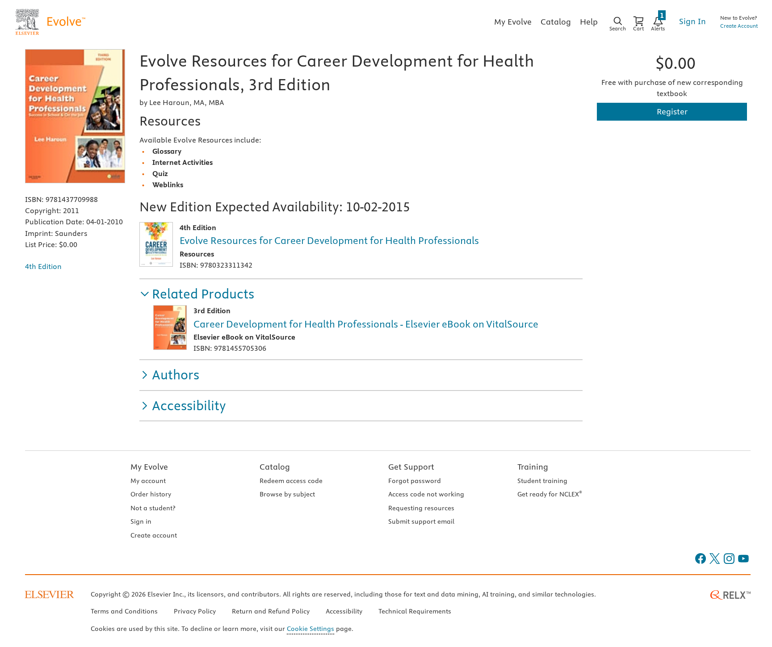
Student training (542, 481)
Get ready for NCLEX (549, 494)
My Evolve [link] (513, 22)
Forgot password (414, 481)
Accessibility (344, 611)
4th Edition (43, 266)
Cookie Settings (310, 629)
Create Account (739, 25)
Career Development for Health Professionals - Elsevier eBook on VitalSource (365, 324)
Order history (150, 494)
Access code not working (426, 494)
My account (148, 481)
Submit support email (421, 521)
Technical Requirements (414, 611)
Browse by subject (287, 494)
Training (532, 467)
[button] (196, 294)
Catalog (275, 467)
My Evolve (149, 467)
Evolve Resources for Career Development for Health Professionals (329, 240)
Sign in (140, 521)
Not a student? (152, 508)
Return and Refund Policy (271, 611)
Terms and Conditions (124, 611)
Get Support (411, 467)
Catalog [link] (556, 22)
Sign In (692, 21)
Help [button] (589, 22)
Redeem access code (291, 481)
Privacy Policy (195, 611)
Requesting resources (421, 508)
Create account (153, 535)
